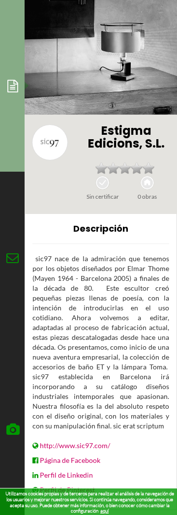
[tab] (12, 86)
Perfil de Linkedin (66, 475)
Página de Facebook (70, 460)
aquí (104, 511)
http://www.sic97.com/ (75, 445)
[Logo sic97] (50, 142)
